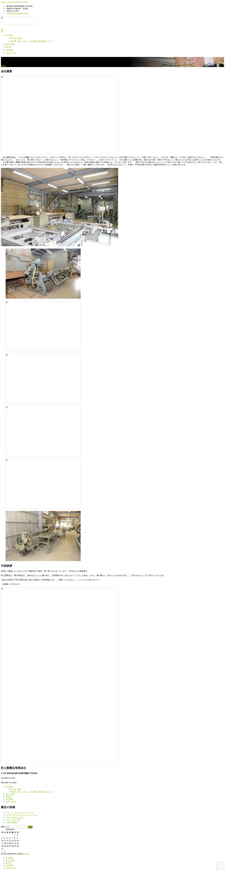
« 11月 (3, 851)
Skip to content (22, 2)
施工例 (8, 47)
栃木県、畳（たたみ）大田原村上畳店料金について (31, 41)
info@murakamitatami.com (17, 13)
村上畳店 (9, 35)
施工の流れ (10, 44)
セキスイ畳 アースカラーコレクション (22, 815)
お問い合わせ (11, 53)
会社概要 (9, 50)
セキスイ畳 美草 (13, 820)
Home (3, 66)
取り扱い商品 (16, 38)
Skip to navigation (8, 2)
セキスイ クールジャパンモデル (20, 812)
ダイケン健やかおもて (15, 817)
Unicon (26, 854)
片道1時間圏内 (12, 822)
